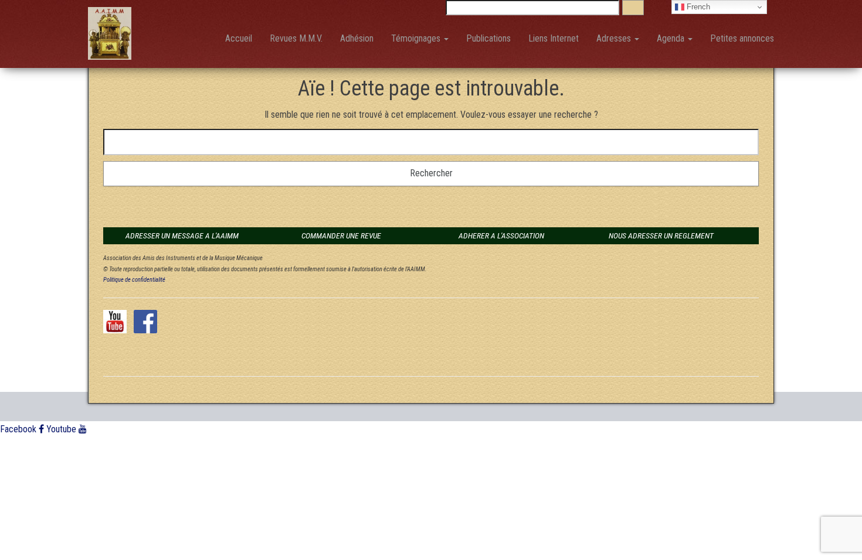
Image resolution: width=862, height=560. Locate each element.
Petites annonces (742, 38)
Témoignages (417, 38)
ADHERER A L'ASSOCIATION (501, 235)
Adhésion (357, 38)
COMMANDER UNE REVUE (341, 235)
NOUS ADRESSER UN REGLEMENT (661, 235)
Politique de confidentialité (134, 280)
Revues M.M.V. (296, 38)
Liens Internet (553, 38)
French (697, 6)
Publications (488, 38)
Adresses (614, 38)
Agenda (672, 38)
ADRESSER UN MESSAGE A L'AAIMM (182, 235)
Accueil (238, 38)
